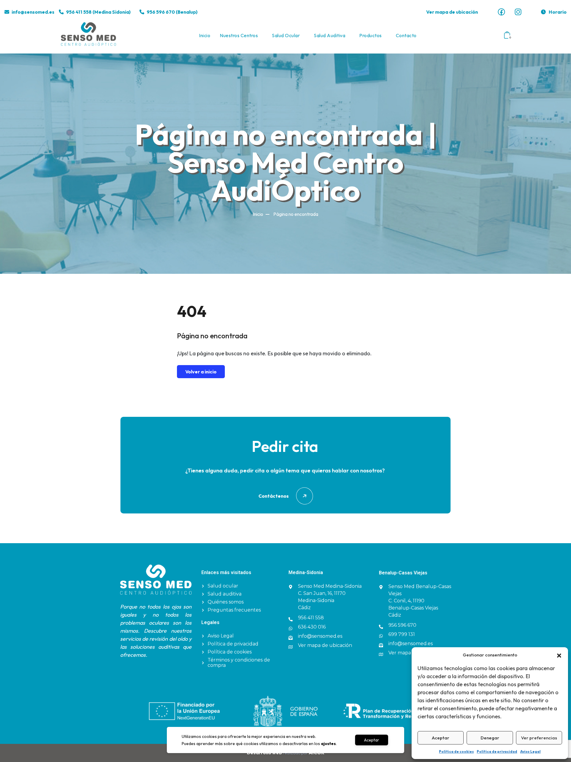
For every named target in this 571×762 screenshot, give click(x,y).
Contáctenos (273, 496)
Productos (370, 35)
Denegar (490, 738)
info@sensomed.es (33, 12)
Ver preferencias (539, 738)
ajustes (328, 743)
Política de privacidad (497, 751)
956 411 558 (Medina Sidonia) (98, 12)
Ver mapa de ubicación (452, 12)
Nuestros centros (239, 35)
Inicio (204, 35)
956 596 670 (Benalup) (172, 12)
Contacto (406, 35)
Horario (558, 12)
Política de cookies (456, 751)
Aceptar (440, 738)
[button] (559, 655)
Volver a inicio (201, 372)
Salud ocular (286, 35)
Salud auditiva (329, 35)
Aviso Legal (530, 751)
